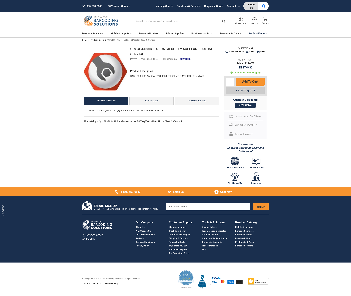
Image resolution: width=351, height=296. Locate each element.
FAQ (204, 249)
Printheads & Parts (202, 33)
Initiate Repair (241, 23)
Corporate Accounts (212, 242)
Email (251, 52)
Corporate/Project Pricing (214, 238)
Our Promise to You (145, 234)
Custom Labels (209, 227)
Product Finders (258, 33)
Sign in (254, 23)
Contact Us (233, 6)
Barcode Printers (149, 33)
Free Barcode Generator (214, 231)
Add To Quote (246, 90)
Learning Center (164, 6)
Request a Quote (213, 6)
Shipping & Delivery (178, 238)
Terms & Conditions (145, 242)
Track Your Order (177, 231)
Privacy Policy (142, 246)
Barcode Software (231, 33)
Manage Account (177, 227)
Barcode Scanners (93, 33)
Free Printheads (210, 246)
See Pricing (245, 105)
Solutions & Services (188, 6)
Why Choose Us (143, 231)
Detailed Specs (151, 101)
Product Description (106, 101)
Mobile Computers (121, 33)
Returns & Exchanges (179, 234)
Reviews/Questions (197, 101)
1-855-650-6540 (236, 52)
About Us (140, 227)
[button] (3, 210)
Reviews (140, 238)
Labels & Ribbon (243, 238)
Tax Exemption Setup (179, 253)
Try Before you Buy (178, 246)
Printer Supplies (175, 33)
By (170, 58)
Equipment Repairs (178, 249)
